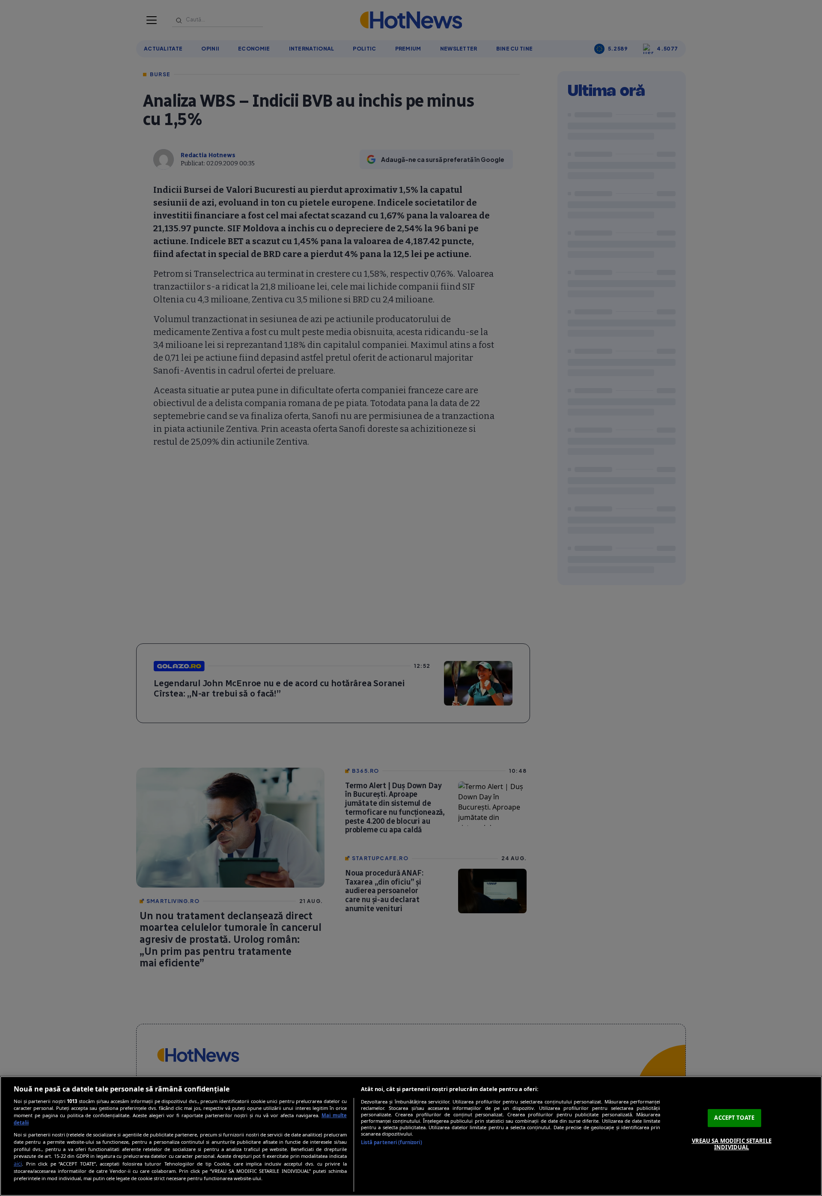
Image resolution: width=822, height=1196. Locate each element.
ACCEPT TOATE (734, 1117)
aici (18, 1163)
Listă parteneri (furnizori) (391, 1142)
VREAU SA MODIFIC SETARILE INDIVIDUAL (731, 1144)
